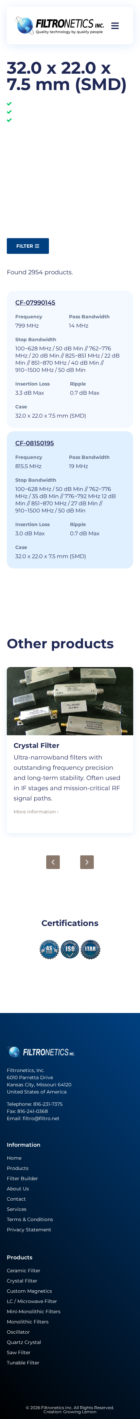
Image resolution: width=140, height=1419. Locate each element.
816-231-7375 (48, 1104)
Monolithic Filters (28, 1322)
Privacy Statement (29, 1230)
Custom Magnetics (29, 1291)
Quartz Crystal (24, 1342)
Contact (16, 1199)
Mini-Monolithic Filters (33, 1311)
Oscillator (18, 1332)
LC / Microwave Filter (32, 1301)
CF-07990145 (35, 302)
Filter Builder (22, 1178)
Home (14, 1158)
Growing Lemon (80, 1411)
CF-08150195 (34, 443)
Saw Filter (19, 1352)
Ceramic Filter (23, 1271)
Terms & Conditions (30, 1219)
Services (17, 1209)
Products (18, 1168)
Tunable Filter (23, 1363)
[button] (53, 862)
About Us (18, 1189)
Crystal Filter (36, 745)
